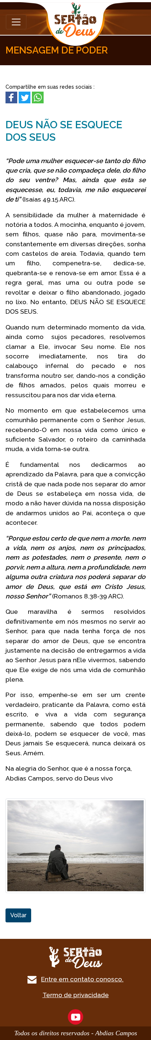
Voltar (18, 915)
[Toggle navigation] (16, 22)
